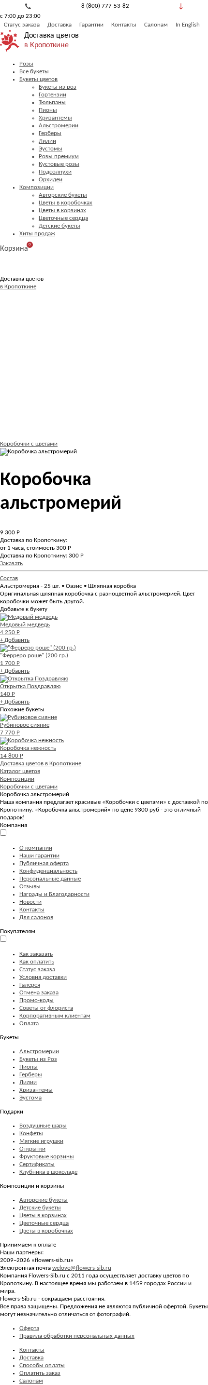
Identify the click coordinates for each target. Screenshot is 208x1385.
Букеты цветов (38, 79)
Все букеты (34, 71)
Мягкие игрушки (41, 1141)
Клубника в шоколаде (48, 1172)
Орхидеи (50, 180)
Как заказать (36, 954)
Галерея (29, 985)
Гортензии (52, 95)
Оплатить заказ (39, 1373)
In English (188, 25)
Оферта (29, 1328)
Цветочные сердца (63, 218)
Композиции (36, 187)
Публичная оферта (44, 863)
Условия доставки (43, 977)
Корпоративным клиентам (54, 1016)
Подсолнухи (55, 172)
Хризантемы (55, 118)
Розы (26, 64)
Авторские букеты (63, 195)
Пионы (48, 110)
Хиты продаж (37, 234)
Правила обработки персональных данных (76, 1336)
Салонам (156, 25)
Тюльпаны (52, 102)
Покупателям (17, 931)
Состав (9, 578)
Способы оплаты (42, 1365)
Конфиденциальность (48, 871)
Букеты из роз (57, 87)
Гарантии (91, 25)
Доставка (59, 25)
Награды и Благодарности (54, 894)
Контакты (123, 25)
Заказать (11, 563)
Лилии (47, 141)
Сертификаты (37, 1164)
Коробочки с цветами (29, 444)
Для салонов (36, 917)
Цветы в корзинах (62, 210)
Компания (13, 825)
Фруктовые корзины (46, 1157)
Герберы (50, 133)
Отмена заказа (39, 993)
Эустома (30, 1098)
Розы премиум (59, 156)
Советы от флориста (46, 1008)
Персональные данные (50, 879)
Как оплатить (36, 962)
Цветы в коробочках (65, 203)
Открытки (32, 1149)
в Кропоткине (46, 45)
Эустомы (50, 149)
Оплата (29, 1023)
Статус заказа (22, 25)
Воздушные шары (43, 1126)
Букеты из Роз (38, 1059)
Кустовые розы (59, 164)
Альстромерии (58, 125)
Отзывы (30, 886)
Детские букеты (59, 226)
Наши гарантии (39, 856)
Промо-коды (36, 1000)
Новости (30, 902)
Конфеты (31, 1133)
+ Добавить (15, 640)
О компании (35, 848)
